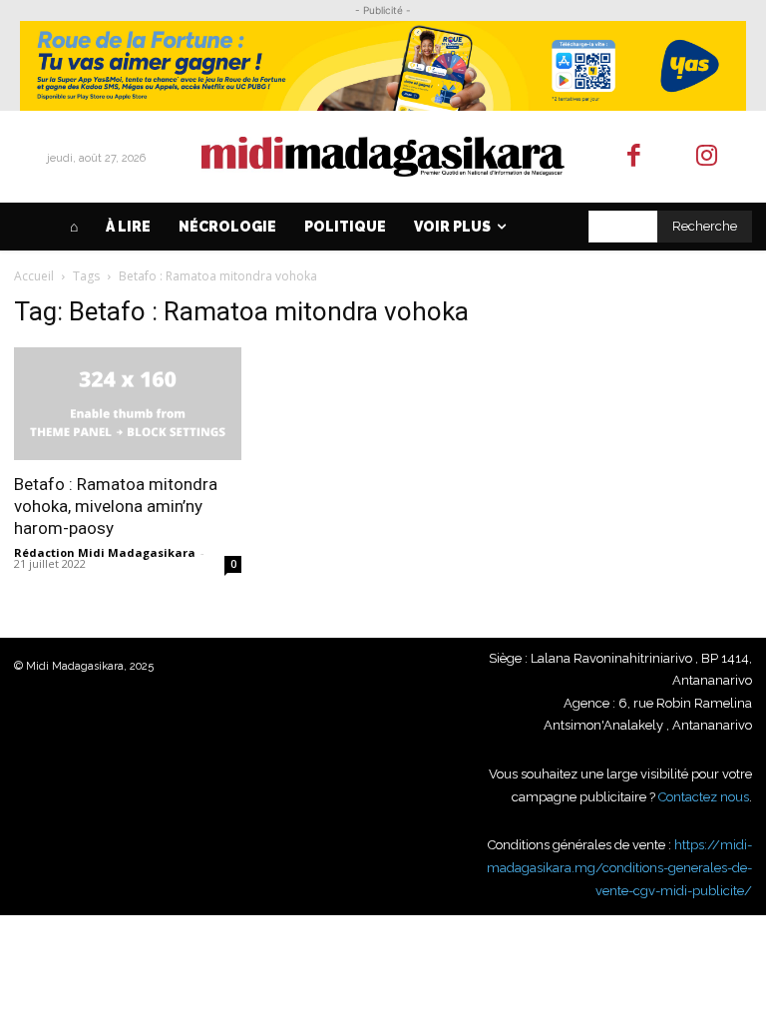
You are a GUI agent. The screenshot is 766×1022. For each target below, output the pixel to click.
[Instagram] (706, 157)
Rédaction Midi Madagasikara (104, 552)
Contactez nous (703, 796)
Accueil (34, 275)
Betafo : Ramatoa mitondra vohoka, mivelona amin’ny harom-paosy (115, 506)
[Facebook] (634, 157)
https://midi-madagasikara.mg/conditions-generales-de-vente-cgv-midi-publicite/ (619, 867)
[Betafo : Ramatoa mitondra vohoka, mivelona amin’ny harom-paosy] (127, 403)
